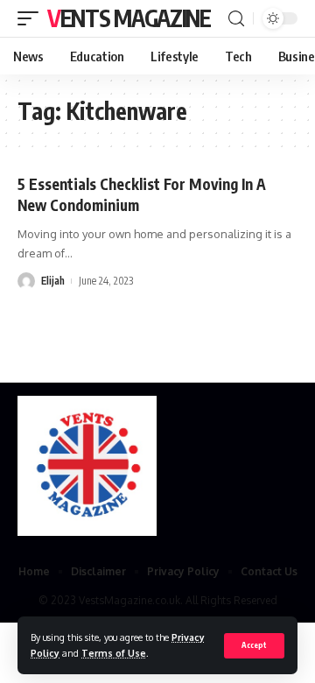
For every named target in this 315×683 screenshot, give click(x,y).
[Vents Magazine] (87, 466)
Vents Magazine (129, 18)
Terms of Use (113, 652)
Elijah (53, 280)
